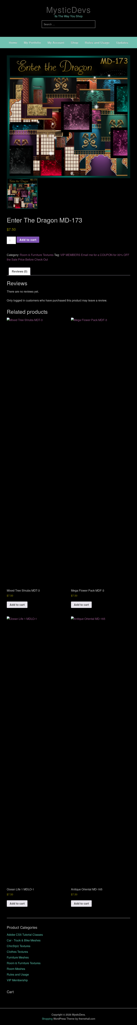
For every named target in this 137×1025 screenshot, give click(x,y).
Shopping (47, 1018)
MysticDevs (68, 9)
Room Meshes (16, 969)
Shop (74, 42)
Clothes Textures (17, 952)
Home (13, 42)
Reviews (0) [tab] (19, 271)
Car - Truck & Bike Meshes (23, 940)
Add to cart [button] (17, 605)
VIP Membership (17, 980)
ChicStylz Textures (18, 946)
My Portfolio (32, 42)
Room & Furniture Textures (37, 255)
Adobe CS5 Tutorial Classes (25, 935)
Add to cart (27, 240)
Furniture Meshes (18, 957)
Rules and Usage (97, 42)
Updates (122, 42)
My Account (56, 42)
